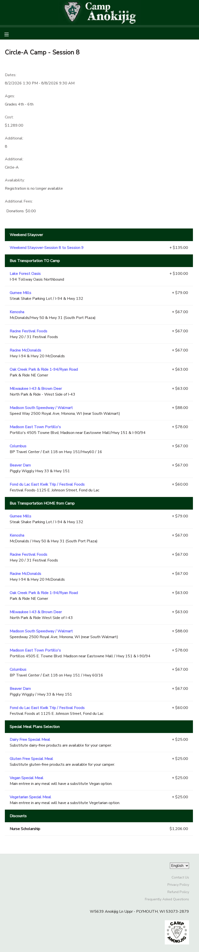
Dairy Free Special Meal (30, 739)
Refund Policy (178, 891)
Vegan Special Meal (26, 778)
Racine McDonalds (25, 350)
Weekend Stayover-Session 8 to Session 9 (47, 247)
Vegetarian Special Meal (30, 797)
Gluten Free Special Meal (31, 758)
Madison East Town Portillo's (35, 427)
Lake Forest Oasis (25, 273)
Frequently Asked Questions (167, 899)
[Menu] (10, 34)
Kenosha (17, 312)
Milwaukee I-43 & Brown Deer (36, 388)
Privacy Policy (178, 884)
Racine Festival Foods (28, 331)
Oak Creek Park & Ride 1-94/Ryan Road (44, 369)
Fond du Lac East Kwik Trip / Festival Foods (47, 484)
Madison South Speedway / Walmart (41, 407)
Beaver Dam (20, 465)
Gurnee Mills (20, 292)
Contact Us (180, 877)
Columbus (18, 446)
